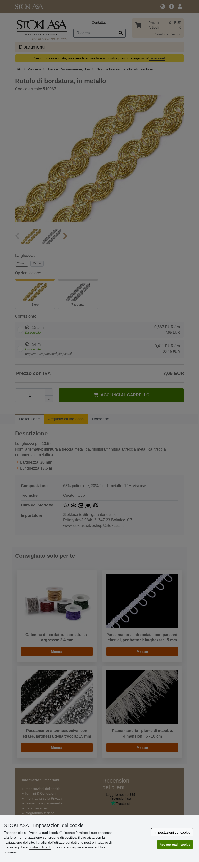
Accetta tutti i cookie (175, 844)
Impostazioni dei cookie (172, 832)
